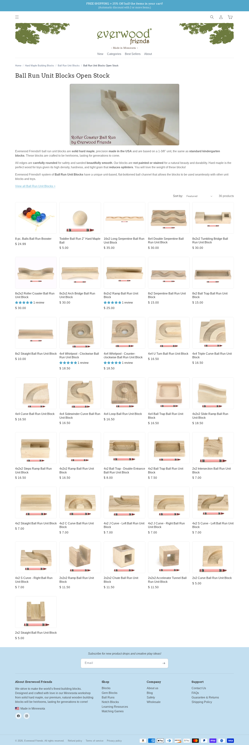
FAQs (195, 692)
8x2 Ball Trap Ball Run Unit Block (209, 295)
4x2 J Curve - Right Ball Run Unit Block (166, 525)
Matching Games (113, 711)
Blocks (106, 688)
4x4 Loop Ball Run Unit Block (123, 413)
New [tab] (100, 53)
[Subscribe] (163, 663)
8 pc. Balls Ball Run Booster (33, 238)
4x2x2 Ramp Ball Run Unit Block (76, 470)
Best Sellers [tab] (133, 53)
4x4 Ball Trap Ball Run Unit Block (165, 415)
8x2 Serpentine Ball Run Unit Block (167, 295)
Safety (151, 697)
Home (18, 65)
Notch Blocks (110, 702)
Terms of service (94, 740)
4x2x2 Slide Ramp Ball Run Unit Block (210, 415)
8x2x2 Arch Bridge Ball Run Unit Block (77, 295)
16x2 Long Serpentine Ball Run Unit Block (124, 240)
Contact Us (199, 688)
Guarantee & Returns (205, 697)
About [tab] (148, 53)
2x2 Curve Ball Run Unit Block (212, 577)
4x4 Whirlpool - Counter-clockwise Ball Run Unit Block (123, 355)
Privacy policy (114, 740)
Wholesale (154, 702)
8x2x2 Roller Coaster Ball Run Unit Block (35, 295)
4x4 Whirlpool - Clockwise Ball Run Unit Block (79, 355)
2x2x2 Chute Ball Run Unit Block (121, 579)
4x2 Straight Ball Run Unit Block (36, 523)
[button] (17, 17)
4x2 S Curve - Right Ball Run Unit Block (33, 579)
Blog (150, 692)
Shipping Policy (202, 702)
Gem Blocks (109, 692)
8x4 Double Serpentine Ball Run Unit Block (166, 240)
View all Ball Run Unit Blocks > (35, 186)
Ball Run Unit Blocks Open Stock (100, 65)
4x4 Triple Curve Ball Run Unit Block (212, 355)
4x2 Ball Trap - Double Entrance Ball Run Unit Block (124, 470)
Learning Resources (115, 706)
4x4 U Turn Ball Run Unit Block (168, 353)
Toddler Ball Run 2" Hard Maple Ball (79, 240)
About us (152, 688)
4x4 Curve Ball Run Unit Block (35, 413)
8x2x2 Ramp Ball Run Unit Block (121, 295)
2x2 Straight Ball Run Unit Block (36, 632)
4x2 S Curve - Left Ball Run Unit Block (213, 525)
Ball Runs (108, 697)
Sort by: (178, 196)
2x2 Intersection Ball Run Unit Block (211, 470)
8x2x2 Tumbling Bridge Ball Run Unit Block (210, 240)
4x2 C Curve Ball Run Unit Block (76, 525)
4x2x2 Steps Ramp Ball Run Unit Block (33, 470)
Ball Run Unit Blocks (69, 65)
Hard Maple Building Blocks (39, 65)
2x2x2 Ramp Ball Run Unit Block (76, 579)
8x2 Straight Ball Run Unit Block (36, 353)
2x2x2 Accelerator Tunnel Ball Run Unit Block (167, 579)
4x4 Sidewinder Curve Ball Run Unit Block (79, 415)
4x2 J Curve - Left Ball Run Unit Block (124, 525)
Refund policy (75, 740)
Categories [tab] (114, 53)
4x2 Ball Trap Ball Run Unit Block (165, 470)
